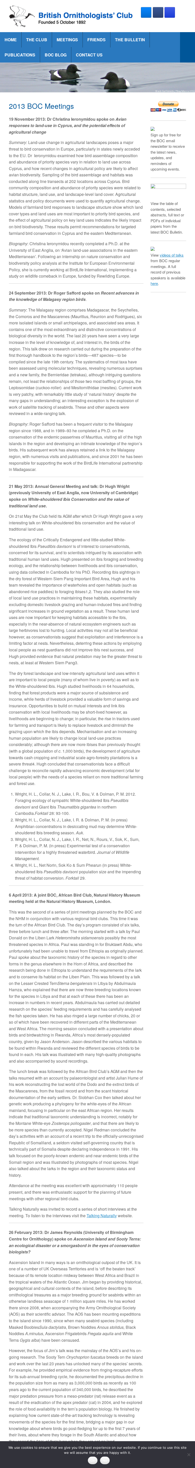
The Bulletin (130, 40)
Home (11, 40)
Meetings (67, 40)
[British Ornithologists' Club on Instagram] (170, 12)
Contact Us (89, 55)
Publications (20, 55)
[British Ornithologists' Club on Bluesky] (146, 12)
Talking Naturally (102, 1215)
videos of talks (172, 255)
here (154, 283)
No (105, 1460)
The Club (36, 40)
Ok (92, 1460)
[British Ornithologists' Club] (72, 16)
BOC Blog (56, 55)
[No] (188, 1454)
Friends (96, 40)
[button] (187, 47)
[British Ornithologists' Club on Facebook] (158, 12)
